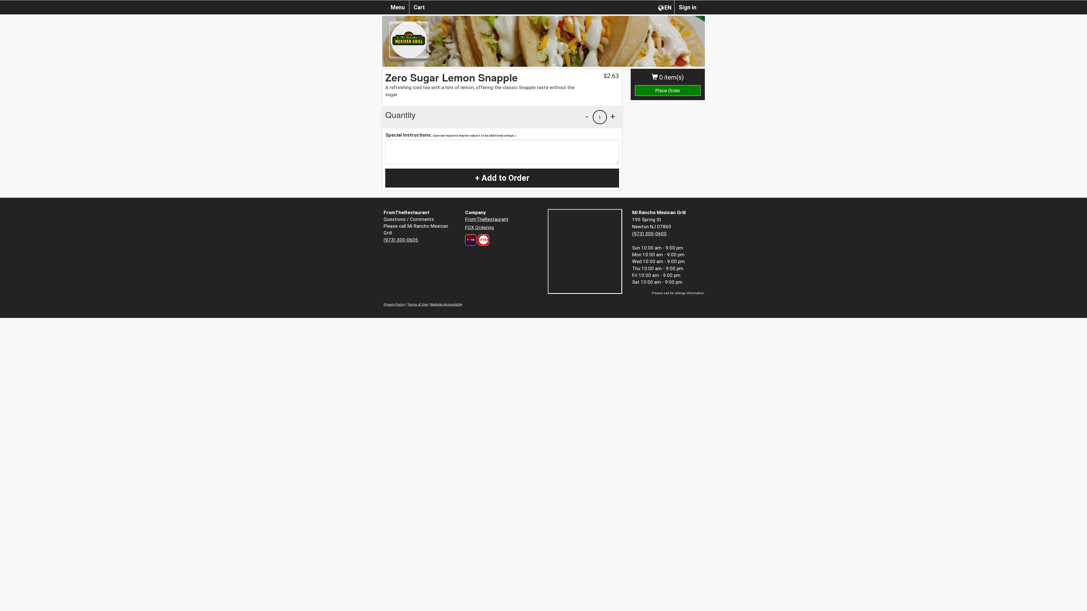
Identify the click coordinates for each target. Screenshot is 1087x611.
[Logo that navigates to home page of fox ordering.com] (482, 240)
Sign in (687, 7)
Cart (419, 7)
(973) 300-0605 (401, 240)
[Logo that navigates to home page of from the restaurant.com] (470, 240)
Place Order (667, 90)
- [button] (586, 116)
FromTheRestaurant (486, 219)
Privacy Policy (394, 304)
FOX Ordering (479, 227)
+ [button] (612, 116)
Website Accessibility (446, 304)
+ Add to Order (502, 178)
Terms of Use (417, 304)
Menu (398, 7)
